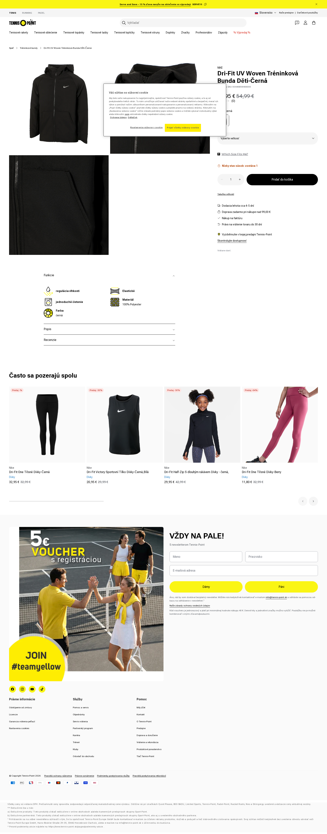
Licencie (13, 714)
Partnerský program (83, 728)
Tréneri (76, 742)
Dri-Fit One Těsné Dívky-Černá (29, 472)
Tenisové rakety (18, 32)
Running (27, 13)
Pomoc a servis (81, 707)
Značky (185, 32)
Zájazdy (222, 32)
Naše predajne (286, 12)
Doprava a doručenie (147, 735)
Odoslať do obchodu (83, 756)
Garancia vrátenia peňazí (22, 721)
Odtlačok (132, 117)
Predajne (141, 728)
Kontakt (141, 714)
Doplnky (170, 32)
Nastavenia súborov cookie (146, 127)
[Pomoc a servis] (297, 23)
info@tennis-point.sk (276, 597)
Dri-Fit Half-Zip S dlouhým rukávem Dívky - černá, (196, 472)
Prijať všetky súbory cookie (183, 127)
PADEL (41, 13)
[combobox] (183, 23)
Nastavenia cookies (19, 728)
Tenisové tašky (99, 32)
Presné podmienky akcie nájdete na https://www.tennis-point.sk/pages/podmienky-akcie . (56, 826)
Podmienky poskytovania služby (113, 775)
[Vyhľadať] (124, 23)
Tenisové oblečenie (45, 32)
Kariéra (76, 735)
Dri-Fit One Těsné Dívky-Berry (261, 472)
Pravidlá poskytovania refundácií (149, 775)
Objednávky (79, 714)
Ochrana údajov (118, 117)
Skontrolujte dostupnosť (232, 240)
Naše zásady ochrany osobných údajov (190, 605)
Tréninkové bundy (29, 48)
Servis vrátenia (80, 721)
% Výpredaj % (242, 32)
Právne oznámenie (84, 775)
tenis (12, 13)
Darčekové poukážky (307, 12)
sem (127, 114)
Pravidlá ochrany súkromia (58, 775)
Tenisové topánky (73, 32)
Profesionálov (204, 32)
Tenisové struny (150, 32)
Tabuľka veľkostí (225, 194)
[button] (302, 501)
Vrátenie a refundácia (147, 742)
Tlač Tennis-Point (145, 756)
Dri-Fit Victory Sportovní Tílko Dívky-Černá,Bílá (118, 472)
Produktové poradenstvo (149, 749)
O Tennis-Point (144, 721)
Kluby (75, 749)
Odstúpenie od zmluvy (20, 707)
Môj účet (141, 707)
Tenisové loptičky (124, 32)
